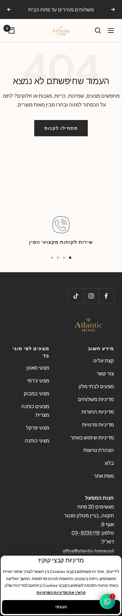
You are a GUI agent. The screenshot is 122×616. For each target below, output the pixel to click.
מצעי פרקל (37, 427)
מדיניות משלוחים (96, 399)
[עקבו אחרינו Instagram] (91, 296)
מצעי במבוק (36, 393)
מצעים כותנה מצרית (35, 410)
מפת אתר (104, 476)
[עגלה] (11, 30)
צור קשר (105, 373)
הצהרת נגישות (98, 450)
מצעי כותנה (37, 440)
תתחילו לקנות (61, 128)
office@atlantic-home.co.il (88, 550)
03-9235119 (86, 533)
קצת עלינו (103, 360)
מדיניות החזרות (97, 412)
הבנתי (61, 606)
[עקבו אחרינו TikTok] (75, 296)
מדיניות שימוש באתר (92, 437)
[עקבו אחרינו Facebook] (106, 296)
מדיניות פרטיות (98, 424)
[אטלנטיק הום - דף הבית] (61, 324)
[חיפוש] (98, 30)
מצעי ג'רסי (38, 380)
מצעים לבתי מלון (96, 386)
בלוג (109, 463)
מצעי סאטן (37, 367)
